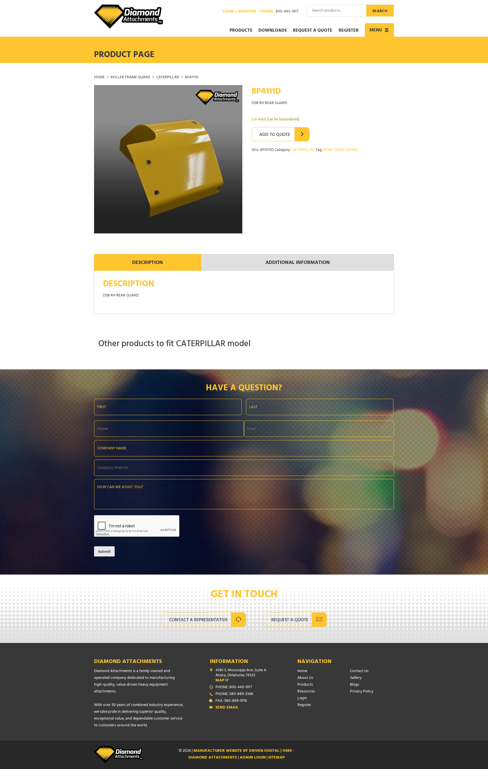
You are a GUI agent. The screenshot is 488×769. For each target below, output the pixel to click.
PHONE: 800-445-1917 (233, 687)
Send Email (226, 707)
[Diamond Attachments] (128, 17)
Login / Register (239, 11)
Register (349, 31)
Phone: (279, 11)
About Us (305, 678)
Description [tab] (147, 263)
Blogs (354, 685)
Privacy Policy (361, 692)
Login (302, 698)
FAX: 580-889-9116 (231, 701)
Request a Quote (312, 31)
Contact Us (359, 671)
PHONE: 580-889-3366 (234, 694)
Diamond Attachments (128, 662)
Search (379, 11)
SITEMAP (276, 758)
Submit (104, 552)
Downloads (272, 31)
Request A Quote (289, 620)
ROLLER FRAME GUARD (130, 77)
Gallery (355, 678)
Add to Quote (274, 135)
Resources (306, 692)
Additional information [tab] (297, 263)
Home (99, 77)
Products (241, 31)
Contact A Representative (198, 620)
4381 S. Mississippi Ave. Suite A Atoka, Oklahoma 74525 (240, 675)
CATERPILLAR (167, 77)
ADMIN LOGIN (253, 758)
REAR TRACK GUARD (340, 150)
